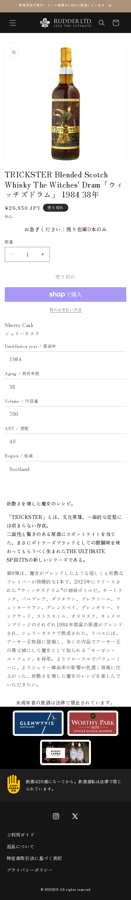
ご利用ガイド (21, 834)
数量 (9, 242)
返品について (21, 846)
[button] (13, 23)
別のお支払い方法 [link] (65, 309)
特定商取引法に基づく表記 (34, 858)
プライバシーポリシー (30, 870)
